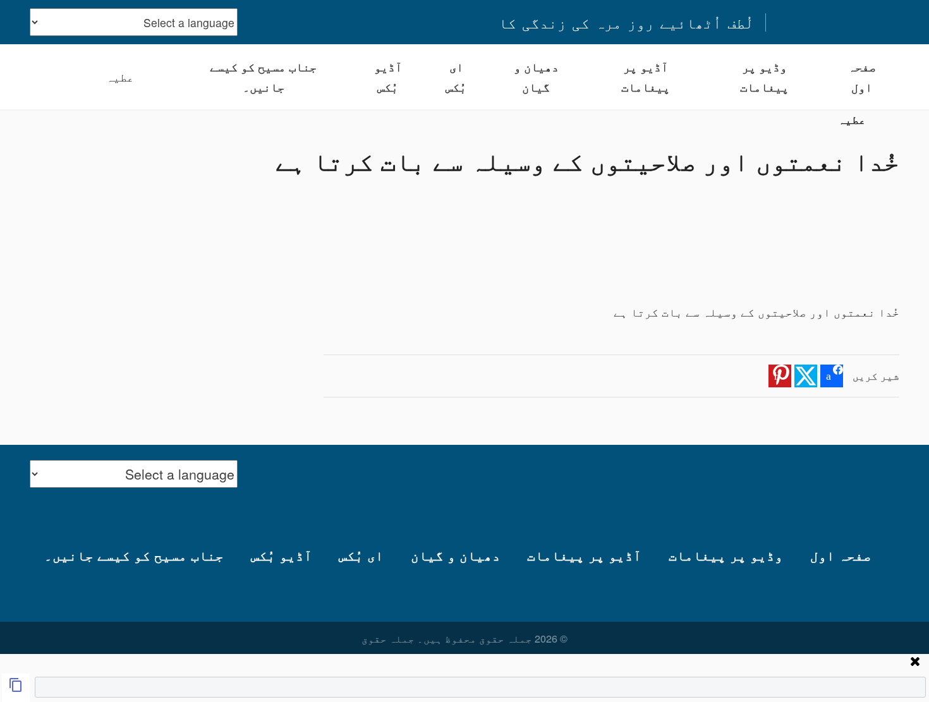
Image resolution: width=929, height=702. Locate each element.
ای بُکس (456, 76)
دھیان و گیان (536, 76)
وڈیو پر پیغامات (764, 76)
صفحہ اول (862, 76)
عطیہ (120, 77)
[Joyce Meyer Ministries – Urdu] (838, 22)
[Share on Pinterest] (779, 376)
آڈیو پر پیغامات (645, 76)
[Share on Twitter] (805, 376)
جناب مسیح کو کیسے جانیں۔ (263, 76)
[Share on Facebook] (831, 376)
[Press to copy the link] (16, 688)
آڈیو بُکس (388, 76)
